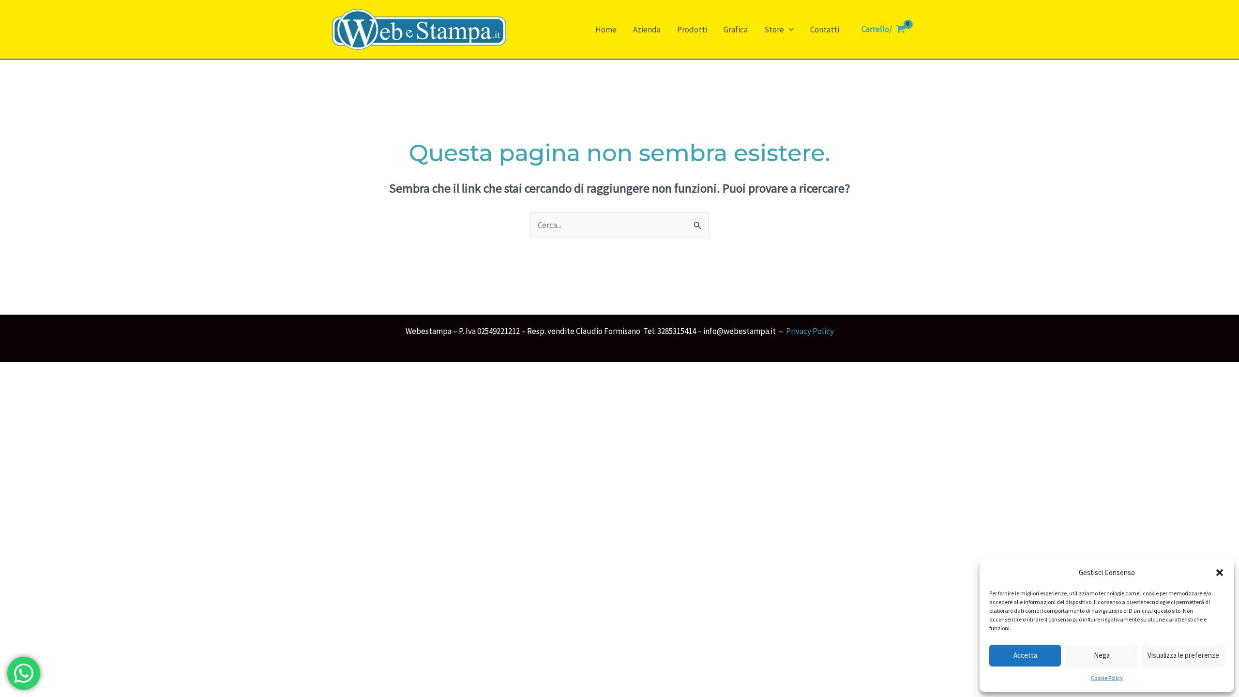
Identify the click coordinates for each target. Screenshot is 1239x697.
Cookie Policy (1107, 678)
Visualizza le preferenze (1183, 655)
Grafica (736, 29)
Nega (1102, 655)
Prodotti (692, 29)
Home (606, 29)
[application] (789, 29)
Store (774, 29)
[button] (1219, 572)
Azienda (647, 29)
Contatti (824, 29)
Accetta (1025, 655)
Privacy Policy (810, 331)
